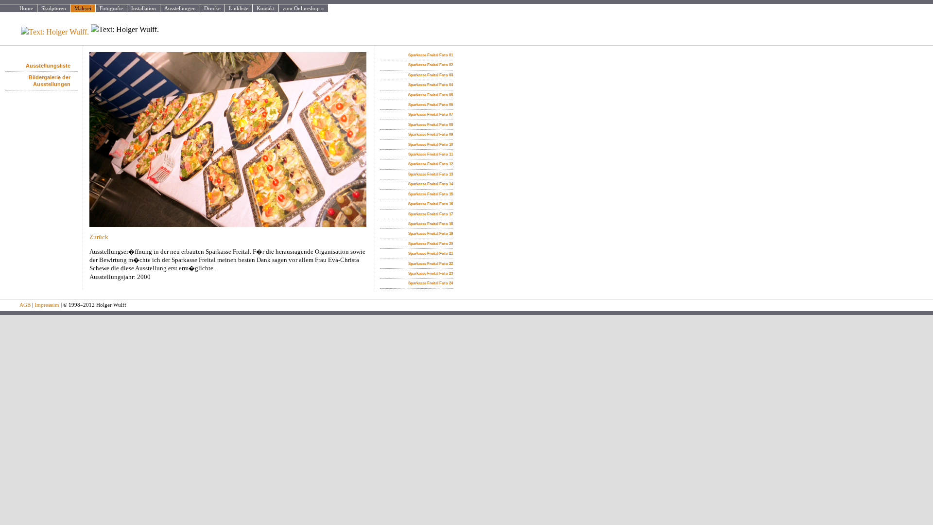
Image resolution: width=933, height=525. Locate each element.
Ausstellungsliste (48, 66)
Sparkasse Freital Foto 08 (430, 124)
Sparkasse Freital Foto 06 (430, 105)
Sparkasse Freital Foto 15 (430, 194)
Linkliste (238, 8)
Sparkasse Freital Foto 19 (430, 233)
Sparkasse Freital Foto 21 (430, 253)
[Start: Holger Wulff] (45, 29)
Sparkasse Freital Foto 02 (430, 65)
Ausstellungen (180, 8)
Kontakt (266, 8)
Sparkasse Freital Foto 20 (430, 244)
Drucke (212, 8)
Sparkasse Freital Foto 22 (430, 264)
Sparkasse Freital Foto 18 (430, 224)
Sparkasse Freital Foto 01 (430, 55)
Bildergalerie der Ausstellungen (49, 80)
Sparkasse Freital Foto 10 (430, 144)
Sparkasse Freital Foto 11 (430, 154)
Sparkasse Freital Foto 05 (430, 95)
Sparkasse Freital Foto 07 (430, 114)
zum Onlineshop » (303, 8)
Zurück (98, 237)
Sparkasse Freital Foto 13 (430, 174)
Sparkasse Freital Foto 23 (430, 273)
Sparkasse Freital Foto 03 (430, 75)
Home (26, 8)
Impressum (47, 305)
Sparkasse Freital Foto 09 (430, 134)
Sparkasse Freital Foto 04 (430, 85)
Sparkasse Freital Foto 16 (430, 204)
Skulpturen (53, 8)
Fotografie (111, 8)
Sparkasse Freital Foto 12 (430, 164)
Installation (143, 8)
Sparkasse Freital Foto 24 (430, 283)
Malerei (82, 8)
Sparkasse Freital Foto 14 (430, 184)
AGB (25, 305)
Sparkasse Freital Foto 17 (430, 214)
